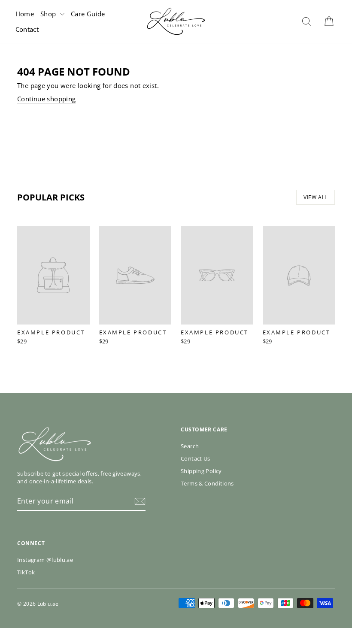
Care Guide (88, 13)
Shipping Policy (201, 471)
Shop (49, 13)
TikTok (26, 572)
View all (315, 197)
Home (24, 13)
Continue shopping (46, 98)
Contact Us (195, 458)
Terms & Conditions (207, 483)
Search (190, 446)
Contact (27, 29)
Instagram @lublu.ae (45, 560)
